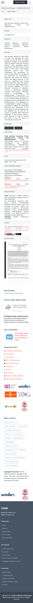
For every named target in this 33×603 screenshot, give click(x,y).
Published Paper (9, 128)
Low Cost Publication (11, 465)
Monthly (7, 438)
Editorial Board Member (13, 379)
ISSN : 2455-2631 (10, 426)
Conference (9, 373)
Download (9, 366)
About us (5, 528)
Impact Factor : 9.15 (11, 422)
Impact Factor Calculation (10, 558)
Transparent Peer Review (12, 430)
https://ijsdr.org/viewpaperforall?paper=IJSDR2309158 (15, 186)
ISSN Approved (9, 450)
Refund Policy (6, 555)
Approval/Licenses (11, 363)
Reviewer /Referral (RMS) (14, 376)
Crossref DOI (22, 450)
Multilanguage (9, 442)
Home (3, 11)
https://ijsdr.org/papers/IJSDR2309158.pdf (16, 151)
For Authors (9, 354)
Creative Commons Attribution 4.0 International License (16, 228)
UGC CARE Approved (12, 360)
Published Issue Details (13, 351)
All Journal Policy (7, 537)
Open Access (18, 434)
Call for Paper (6, 534)
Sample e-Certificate (8, 578)
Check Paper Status (8, 548)
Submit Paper (20, 2)
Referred (7, 434)
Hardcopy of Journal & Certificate (15, 458)
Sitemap (4, 584)
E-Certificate (18, 128)
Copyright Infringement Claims (11, 561)
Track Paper (9, 357)
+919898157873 (11, 512)
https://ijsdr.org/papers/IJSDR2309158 (16, 181)
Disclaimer (5, 552)
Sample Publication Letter (10, 581)
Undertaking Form (7, 575)
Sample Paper (6, 572)
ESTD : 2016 (22, 426)
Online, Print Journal (11, 446)
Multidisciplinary (18, 438)
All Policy (8, 370)
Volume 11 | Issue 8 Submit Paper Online (20, 306)
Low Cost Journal (10, 454)
